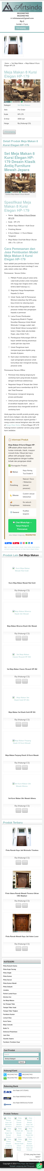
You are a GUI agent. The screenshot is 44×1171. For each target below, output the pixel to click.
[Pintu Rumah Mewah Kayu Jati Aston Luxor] (22, 923)
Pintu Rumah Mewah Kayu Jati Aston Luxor (22, 936)
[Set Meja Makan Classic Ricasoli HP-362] (22, 656)
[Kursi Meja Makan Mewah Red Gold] (22, 569)
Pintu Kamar (7, 976)
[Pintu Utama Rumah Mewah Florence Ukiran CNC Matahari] (22, 880)
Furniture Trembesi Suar (11, 1042)
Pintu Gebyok (7, 987)
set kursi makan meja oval (12, 549)
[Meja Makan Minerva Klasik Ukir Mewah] (22, 612)
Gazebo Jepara (8, 1039)
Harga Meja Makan (13, 425)
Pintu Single (7, 973)
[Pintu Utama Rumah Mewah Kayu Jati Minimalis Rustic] (8, 1153)
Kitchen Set (7, 997)
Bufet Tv (6, 1028)
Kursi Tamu (7, 1021)
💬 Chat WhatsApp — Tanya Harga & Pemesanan (22, 525)
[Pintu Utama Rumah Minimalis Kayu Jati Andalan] (29, 1144)
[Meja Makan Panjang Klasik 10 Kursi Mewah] (22, 742)
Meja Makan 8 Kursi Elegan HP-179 (20, 74)
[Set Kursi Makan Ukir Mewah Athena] (22, 785)
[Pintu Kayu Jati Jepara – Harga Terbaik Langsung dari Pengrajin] (22, 6)
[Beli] (18, 595)
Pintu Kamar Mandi (9, 983)
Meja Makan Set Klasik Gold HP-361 (22, 712)
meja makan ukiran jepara (31, 547)
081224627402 (30, 535)
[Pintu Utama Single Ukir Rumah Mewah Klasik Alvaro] (8, 1134)
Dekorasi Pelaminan (10, 1032)
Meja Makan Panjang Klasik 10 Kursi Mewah (22, 755)
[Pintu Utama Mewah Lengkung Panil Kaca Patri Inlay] (8, 1144)
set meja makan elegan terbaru (30, 549)
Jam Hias (6, 1035)
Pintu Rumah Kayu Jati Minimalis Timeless (22, 850)
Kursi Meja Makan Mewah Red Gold (22, 583)
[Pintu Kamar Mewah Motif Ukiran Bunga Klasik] (19, 1144)
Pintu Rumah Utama (10, 966)
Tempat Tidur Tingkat (10, 1011)
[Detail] (25, 595)
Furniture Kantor (9, 1014)
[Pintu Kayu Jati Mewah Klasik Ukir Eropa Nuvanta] (29, 1134)
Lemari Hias (7, 1018)
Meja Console (8, 1025)
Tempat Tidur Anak (9, 1007)
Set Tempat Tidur (9, 1004)
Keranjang (21, 28)
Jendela (6, 990)
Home (7, 63)
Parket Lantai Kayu (9, 994)
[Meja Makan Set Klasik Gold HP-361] (22, 699)
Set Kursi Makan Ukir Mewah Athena (22, 798)
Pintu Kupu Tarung (9, 969)
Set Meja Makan (17, 63)
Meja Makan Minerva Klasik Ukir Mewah (22, 626)
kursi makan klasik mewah (15, 547)
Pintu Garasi (7, 980)
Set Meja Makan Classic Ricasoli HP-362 (22, 669)
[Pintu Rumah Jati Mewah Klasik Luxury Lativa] (19, 1134)
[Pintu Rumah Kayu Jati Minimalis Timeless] (13, 45)
